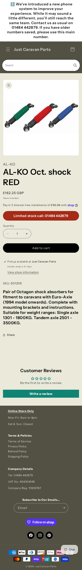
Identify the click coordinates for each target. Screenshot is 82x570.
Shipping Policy (18, 456)
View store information (23, 272)
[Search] (75, 65)
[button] (8, 49)
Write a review (40, 394)
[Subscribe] (63, 508)
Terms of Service (19, 441)
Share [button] (11, 335)
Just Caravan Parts (45, 566)
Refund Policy (17, 451)
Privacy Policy (17, 446)
